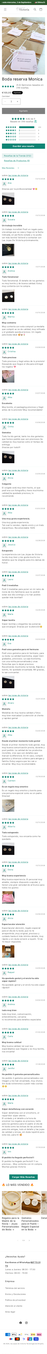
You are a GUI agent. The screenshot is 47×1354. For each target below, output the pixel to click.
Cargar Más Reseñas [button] (23, 1177)
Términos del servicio (15, 1288)
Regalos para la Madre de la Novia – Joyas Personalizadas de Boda (10, 1224)
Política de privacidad (15, 1300)
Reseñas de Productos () (17, 160)
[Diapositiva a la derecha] (29, 1240)
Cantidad (6, 96)
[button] (5, 9)
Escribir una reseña (23, 146)
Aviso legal (10, 1312)
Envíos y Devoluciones (15, 1294)
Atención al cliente (13, 1306)
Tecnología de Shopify (35, 1344)
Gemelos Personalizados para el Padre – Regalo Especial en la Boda (30, 1224)
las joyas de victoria (18, 175)
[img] (23, 118)
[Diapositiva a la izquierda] (18, 1240)
